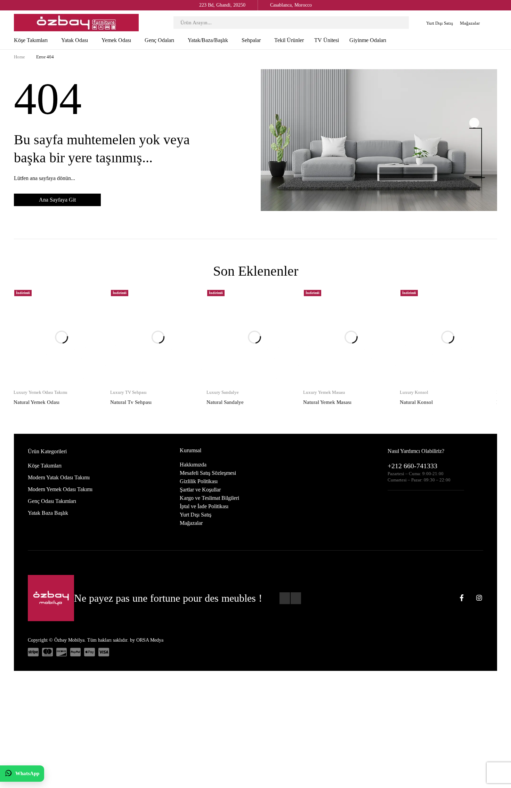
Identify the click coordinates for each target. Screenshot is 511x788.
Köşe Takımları (45, 430)
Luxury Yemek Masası (324, 356)
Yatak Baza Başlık (48, 477)
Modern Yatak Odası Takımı (59, 442)
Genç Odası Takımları (52, 465)
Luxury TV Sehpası (128, 356)
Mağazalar (470, 23)
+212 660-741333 (412, 430)
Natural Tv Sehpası (131, 366)
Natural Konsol (416, 366)
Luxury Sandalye (222, 356)
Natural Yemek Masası (327, 366)
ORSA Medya (149, 604)
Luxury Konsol (414, 356)
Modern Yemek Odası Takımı (60, 453)
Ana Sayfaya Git (57, 200)
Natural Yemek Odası (36, 366)
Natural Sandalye (225, 366)
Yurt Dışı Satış (439, 23)
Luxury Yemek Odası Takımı (40, 356)
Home (19, 56)
